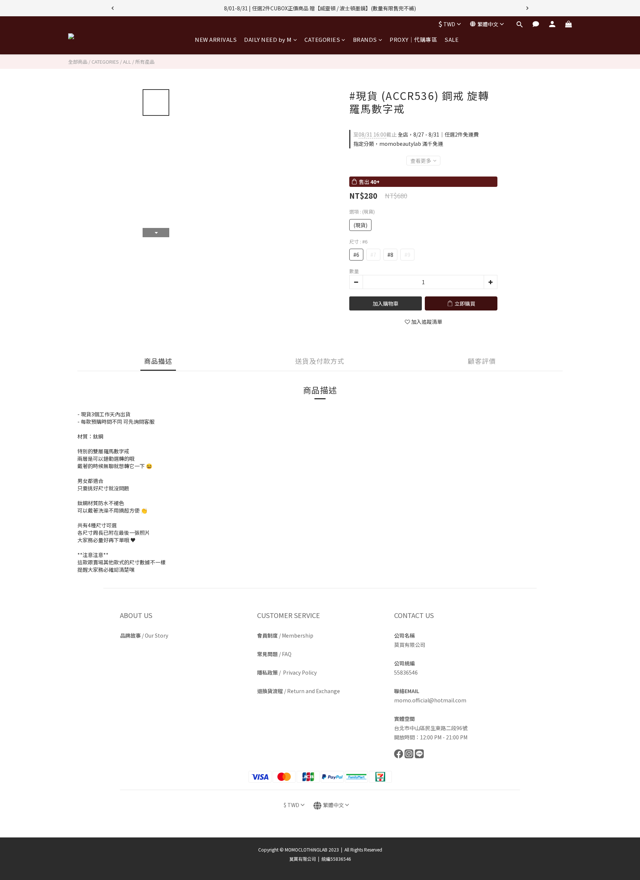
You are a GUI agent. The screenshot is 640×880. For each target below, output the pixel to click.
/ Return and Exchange (298, 691)
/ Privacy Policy (287, 672)
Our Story (156, 635)
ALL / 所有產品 (138, 61)
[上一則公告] (112, 8)
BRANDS (365, 39)
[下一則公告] (527, 8)
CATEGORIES (322, 39)
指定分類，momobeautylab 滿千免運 (398, 143)
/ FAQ (274, 654)
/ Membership (285, 635)
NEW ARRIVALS (216, 39)
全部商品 (77, 61)
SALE (451, 39)
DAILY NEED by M (268, 39)
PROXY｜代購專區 (413, 39)
